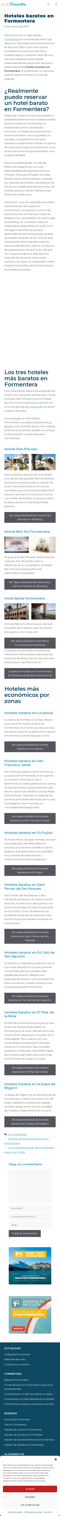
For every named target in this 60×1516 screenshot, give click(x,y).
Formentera (12, 39)
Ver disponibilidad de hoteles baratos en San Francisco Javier (30, 818)
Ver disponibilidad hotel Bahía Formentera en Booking (30, 643)
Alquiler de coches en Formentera (23, 1434)
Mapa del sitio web (14, 1359)
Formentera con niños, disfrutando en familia (29, 1399)
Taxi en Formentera (15, 1424)
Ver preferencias (30, 1504)
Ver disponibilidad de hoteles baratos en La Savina (30, 746)
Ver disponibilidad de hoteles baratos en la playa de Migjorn (30, 1121)
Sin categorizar (17, 1134)
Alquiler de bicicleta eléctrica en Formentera (29, 1439)
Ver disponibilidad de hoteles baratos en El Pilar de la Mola (30, 1069)
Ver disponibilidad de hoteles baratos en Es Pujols (30, 870)
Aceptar (30, 1488)
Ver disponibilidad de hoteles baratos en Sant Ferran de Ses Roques (30, 936)
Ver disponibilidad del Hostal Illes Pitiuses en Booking (30, 517)
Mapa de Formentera (16, 1379)
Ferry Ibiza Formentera (17, 1419)
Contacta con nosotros (17, 1364)
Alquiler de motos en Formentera (23, 1429)
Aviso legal (47, 1512)
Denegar (30, 1496)
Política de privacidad (33, 1512)
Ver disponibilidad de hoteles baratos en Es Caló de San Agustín (30, 998)
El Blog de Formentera (17, 1354)
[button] (55, 1459)
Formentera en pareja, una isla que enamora (29, 1404)
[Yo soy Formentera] (14, 4)
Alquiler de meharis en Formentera (23, 1444)
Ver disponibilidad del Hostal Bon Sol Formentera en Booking (30, 584)
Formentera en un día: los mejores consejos (28, 1394)
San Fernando (33, 406)
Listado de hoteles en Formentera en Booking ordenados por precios (30, 673)
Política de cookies (15, 1512)
